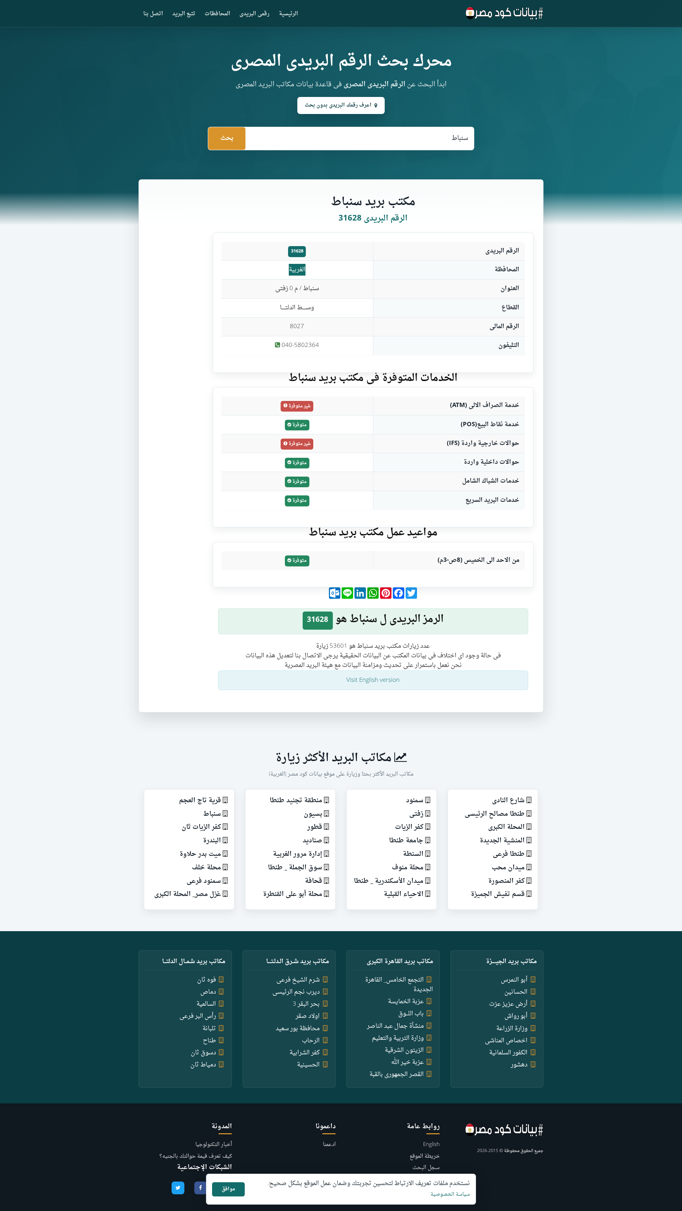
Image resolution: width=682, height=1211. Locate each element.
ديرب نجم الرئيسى (296, 992)
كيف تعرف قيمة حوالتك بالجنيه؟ (195, 1156)
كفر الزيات (409, 827)
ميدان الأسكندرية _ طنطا (388, 881)
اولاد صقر (308, 1016)
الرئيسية (288, 14)
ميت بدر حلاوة (200, 854)
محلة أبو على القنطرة (292, 894)
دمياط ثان (203, 1065)
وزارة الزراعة (511, 1028)
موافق (228, 1189)
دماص (208, 992)
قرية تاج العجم (200, 800)
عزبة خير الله (407, 1062)
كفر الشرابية (304, 1053)
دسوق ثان (203, 1053)
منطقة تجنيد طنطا (296, 800)
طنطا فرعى (509, 854)
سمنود (414, 800)
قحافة (313, 881)
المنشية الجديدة (502, 841)
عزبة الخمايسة (406, 1002)
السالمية (206, 1004)
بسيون (313, 814)
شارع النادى (508, 800)
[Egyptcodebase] (504, 13)
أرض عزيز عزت (508, 1004)
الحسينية (308, 1065)
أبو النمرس (514, 980)
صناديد (312, 841)
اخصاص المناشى (506, 1041)
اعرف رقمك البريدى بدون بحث (338, 105)
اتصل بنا (153, 14)
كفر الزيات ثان (201, 827)
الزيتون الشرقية (404, 1050)
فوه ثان (206, 980)
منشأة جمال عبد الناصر (395, 1026)
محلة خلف (206, 868)
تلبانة (209, 1028)
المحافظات (217, 14)
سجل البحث (426, 1168)
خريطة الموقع (425, 1156)
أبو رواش (515, 1016)
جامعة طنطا (406, 841)
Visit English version (373, 680)
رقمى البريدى (254, 14)
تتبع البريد (183, 14)
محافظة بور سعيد (298, 1028)
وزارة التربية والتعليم (398, 1038)
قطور (314, 827)
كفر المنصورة (506, 881)
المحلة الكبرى (506, 827)
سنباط (212, 814)
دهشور (519, 1065)
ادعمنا (329, 1145)
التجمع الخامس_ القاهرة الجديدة (399, 984)
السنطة (413, 854)
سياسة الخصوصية (450, 1194)
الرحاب (311, 1041)
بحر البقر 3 (306, 1004)
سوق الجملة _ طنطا (295, 868)
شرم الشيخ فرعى (298, 980)
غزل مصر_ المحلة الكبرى (187, 894)
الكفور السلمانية (508, 1053)
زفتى (416, 814)
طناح (209, 1041)
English (431, 1145)
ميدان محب (508, 868)
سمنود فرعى (203, 881)
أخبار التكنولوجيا (213, 1145)
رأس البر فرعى (197, 1016)
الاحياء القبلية (403, 894)
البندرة (212, 841)
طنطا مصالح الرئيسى (495, 814)
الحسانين (515, 992)
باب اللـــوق (411, 1014)
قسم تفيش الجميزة (498, 894)
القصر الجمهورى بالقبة (396, 1074)
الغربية (297, 270)
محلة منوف (407, 868)
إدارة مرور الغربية (297, 854)
